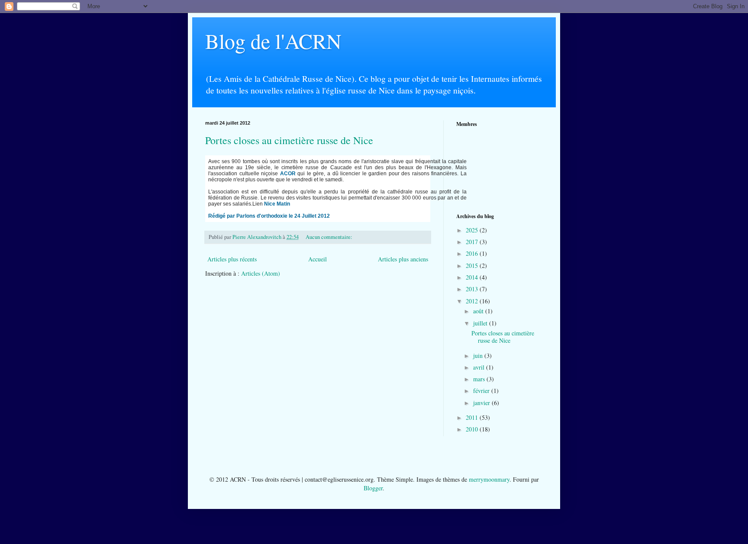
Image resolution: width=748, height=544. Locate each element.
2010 (473, 429)
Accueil (317, 259)
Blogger (373, 488)
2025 (473, 230)
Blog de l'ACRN (273, 41)
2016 (473, 253)
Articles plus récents (232, 259)
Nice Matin (277, 204)
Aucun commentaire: (330, 237)
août (479, 311)
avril (479, 367)
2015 (473, 265)
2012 (473, 301)
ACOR (288, 174)
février (482, 390)
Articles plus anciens (403, 259)
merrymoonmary (489, 479)
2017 (473, 242)
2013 (473, 289)
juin (478, 355)
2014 (473, 277)
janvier (482, 403)
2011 (473, 417)
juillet (481, 323)
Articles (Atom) (260, 273)
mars (480, 379)
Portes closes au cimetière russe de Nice (289, 140)
